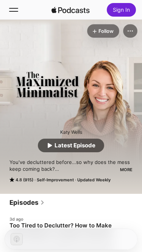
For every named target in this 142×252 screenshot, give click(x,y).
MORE (126, 169)
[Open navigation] (13, 10)
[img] (70, 10)
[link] (27, 202)
